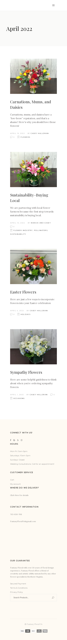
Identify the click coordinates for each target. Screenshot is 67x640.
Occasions (19, 398)
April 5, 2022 (17, 311)
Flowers (25, 137)
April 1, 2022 (17, 395)
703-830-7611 (16, 514)
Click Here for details (19, 495)
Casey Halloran (40, 133)
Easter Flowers (23, 291)
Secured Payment (18, 583)
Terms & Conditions (18, 588)
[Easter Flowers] (33, 266)
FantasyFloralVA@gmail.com (23, 521)
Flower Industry (23, 230)
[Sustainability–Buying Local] (33, 169)
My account (15, 484)
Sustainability (18, 234)
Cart (12, 480)
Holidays (25, 314)
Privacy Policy (16, 592)
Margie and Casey (41, 223)
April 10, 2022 (17, 223)
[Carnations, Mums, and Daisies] (33, 76)
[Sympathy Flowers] (33, 346)
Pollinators (41, 230)
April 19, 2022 (17, 133)
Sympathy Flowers (26, 372)
